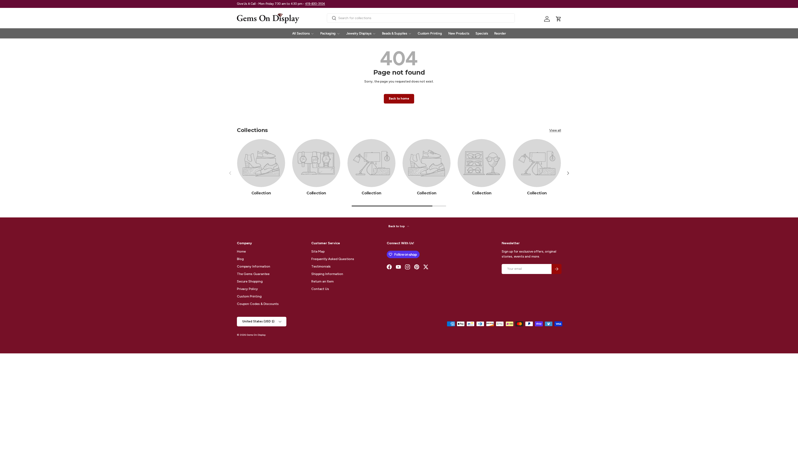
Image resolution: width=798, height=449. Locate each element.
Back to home (399, 98)
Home (241, 251)
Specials (481, 33)
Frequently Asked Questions (332, 259)
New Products (458, 33)
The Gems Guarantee (253, 274)
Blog (240, 259)
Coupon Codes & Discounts (258, 304)
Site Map (318, 251)
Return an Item (322, 281)
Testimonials (321, 266)
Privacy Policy (247, 289)
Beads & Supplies (394, 33)
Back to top (396, 226)
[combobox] (421, 18)
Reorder (500, 33)
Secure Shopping (250, 281)
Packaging (328, 33)
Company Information (253, 266)
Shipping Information (327, 274)
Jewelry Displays (358, 33)
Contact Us (320, 289)
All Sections (301, 33)
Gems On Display (256, 334)
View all (555, 130)
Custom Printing (430, 33)
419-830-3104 (315, 4)
